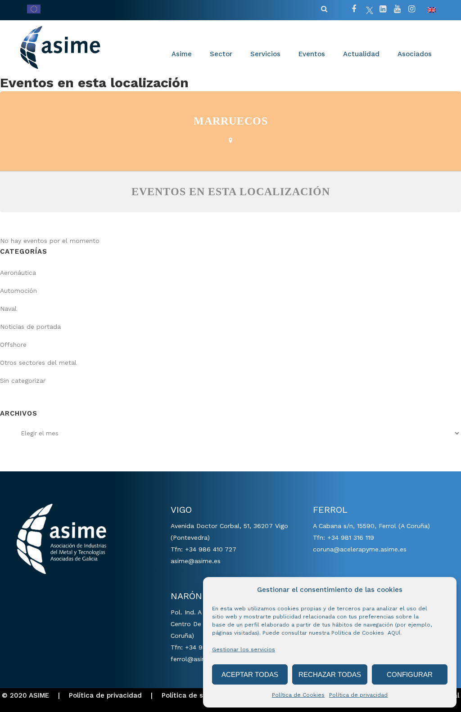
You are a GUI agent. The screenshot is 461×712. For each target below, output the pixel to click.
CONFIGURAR (410, 674)
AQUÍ (394, 633)
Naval (8, 308)
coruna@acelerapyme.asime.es (360, 549)
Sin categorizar (22, 380)
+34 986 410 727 (210, 549)
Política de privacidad (358, 695)
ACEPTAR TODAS (249, 674)
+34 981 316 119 (350, 537)
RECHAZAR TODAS (329, 674)
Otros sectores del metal (38, 362)
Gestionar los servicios (243, 649)
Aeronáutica (18, 272)
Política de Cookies (298, 695)
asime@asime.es (196, 560)
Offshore (13, 344)
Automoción (18, 290)
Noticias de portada (30, 326)
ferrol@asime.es (195, 659)
